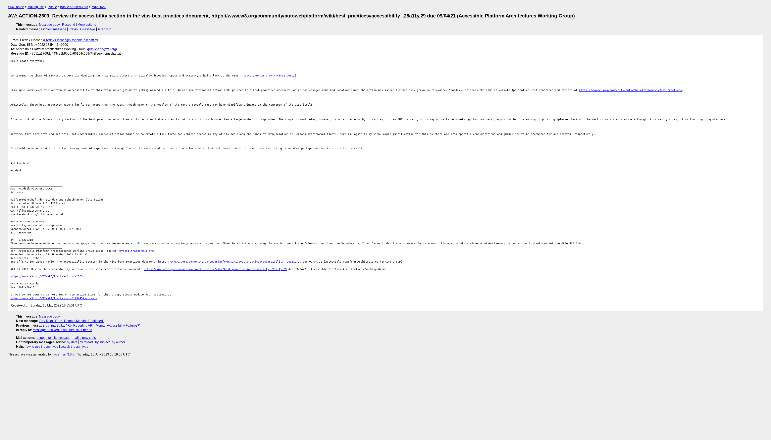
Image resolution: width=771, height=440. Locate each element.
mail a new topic (84, 337)
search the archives (74, 346)
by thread (86, 342)
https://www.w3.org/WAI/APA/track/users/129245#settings (53, 298)
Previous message (81, 29)
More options (87, 24)
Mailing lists (36, 7)
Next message (56, 29)
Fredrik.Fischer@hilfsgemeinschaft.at (70, 40)
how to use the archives (41, 346)
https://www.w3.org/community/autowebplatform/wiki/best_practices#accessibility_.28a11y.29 (229, 261)
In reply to (104, 29)
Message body (49, 24)
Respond (68, 24)
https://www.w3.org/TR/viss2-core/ (268, 75)
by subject (102, 342)
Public (52, 7)
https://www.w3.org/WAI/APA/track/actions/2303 (46, 276)
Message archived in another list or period (62, 330)
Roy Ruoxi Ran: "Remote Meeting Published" (71, 321)
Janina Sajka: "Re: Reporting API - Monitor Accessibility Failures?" (93, 325)
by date (72, 342)
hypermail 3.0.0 (63, 354)
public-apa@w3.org (74, 7)
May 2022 (99, 7)
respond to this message (53, 337)
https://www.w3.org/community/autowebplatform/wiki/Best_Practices (630, 90)
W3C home (16, 7)
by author (118, 342)
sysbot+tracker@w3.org (136, 250)
